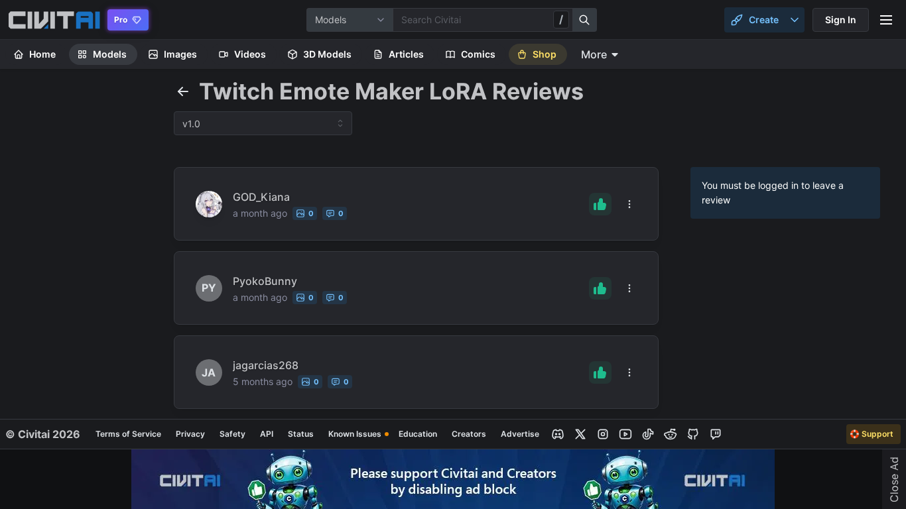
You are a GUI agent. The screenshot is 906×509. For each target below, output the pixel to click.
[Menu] (886, 20)
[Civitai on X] (580, 434)
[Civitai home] (54, 20)
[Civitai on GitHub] (693, 434)
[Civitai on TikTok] (648, 434)
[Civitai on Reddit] (670, 434)
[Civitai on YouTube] (625, 434)
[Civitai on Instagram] (603, 434)
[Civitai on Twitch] (715, 434)
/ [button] (561, 19)
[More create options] (795, 19)
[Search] (585, 20)
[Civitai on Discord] (558, 434)
